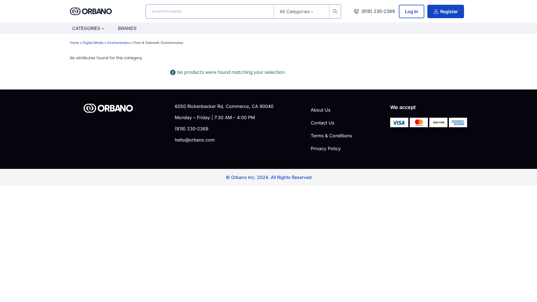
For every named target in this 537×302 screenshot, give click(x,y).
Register (449, 11)
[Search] (335, 11)
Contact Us (322, 123)
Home (74, 43)
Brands (127, 28)
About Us (320, 110)
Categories (86, 28)
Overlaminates (118, 43)
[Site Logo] (91, 11)
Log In (411, 11)
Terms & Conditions (331, 135)
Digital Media (93, 43)
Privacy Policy (326, 148)
